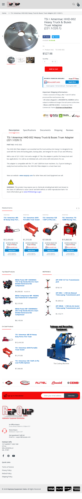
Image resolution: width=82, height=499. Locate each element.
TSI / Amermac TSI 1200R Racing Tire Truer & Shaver (69, 219)
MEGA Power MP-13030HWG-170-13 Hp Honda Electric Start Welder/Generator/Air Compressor (26, 283)
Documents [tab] (45, 130)
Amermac (7, 215)
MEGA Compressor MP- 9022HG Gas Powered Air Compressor (27, 297)
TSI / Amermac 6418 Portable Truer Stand (31, 219)
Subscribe (71, 396)
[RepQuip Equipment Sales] (13, 4)
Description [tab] (14, 130)
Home (4, 13)
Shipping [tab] (58, 130)
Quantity (45, 59)
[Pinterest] (8, 456)
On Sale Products (7, 326)
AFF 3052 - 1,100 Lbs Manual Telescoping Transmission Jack (68, 294)
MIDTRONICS (47, 272)
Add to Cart (53, 69)
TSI (43, 46)
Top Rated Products (8, 272)
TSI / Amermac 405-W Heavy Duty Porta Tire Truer (11, 219)
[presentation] (77, 208)
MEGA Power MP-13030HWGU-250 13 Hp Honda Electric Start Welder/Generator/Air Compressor (26, 312)
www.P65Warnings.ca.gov (32, 192)
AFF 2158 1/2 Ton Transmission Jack (67, 281)
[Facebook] (3, 456)
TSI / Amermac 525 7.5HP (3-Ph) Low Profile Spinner (50, 219)
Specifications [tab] (29, 130)
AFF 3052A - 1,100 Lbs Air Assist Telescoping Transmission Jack (68, 307)
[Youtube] (13, 456)
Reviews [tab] (69, 130)
